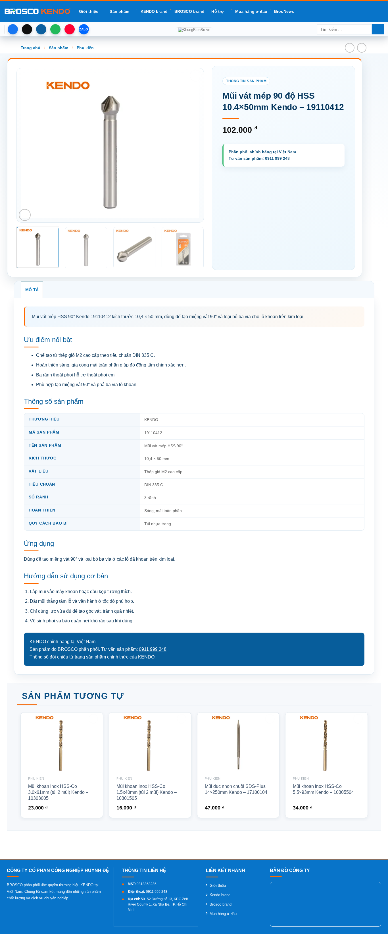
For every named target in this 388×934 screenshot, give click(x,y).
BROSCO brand (189, 11)
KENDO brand (154, 11)
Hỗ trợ (217, 11)
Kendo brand (220, 895)
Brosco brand (220, 904)
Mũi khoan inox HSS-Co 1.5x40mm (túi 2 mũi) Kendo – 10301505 (146, 792)
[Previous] (32, 145)
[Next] (188, 145)
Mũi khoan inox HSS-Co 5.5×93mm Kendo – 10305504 (323, 789)
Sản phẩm (119, 11)
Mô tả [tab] (32, 289)
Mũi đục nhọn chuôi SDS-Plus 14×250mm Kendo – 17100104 (236, 789)
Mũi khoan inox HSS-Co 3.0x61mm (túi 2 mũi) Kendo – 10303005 (58, 792)
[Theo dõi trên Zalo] (84, 29)
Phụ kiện (85, 47)
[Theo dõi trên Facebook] (13, 29)
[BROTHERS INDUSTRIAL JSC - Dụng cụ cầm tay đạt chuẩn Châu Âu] (37, 11)
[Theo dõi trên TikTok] (27, 29)
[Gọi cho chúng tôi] (55, 29)
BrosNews (284, 11)
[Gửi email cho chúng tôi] (41, 29)
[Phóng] (25, 215)
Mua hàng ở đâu (251, 11)
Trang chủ (30, 47)
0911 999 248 (152, 649)
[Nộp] (378, 29)
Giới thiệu (89, 11)
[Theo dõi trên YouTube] (69, 29)
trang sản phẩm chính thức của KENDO (115, 657)
